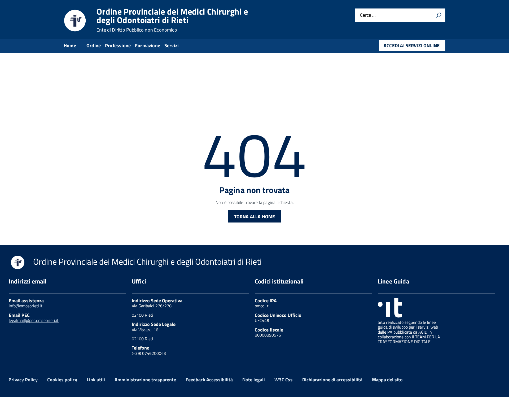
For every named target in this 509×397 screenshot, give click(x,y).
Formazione (147, 45)
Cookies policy (62, 379)
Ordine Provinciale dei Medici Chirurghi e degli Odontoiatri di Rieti (172, 20)
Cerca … (368, 15)
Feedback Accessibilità (209, 379)
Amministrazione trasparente (145, 379)
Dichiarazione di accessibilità (332, 379)
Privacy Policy (23, 379)
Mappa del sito (387, 379)
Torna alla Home (254, 216)
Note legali (253, 379)
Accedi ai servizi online (412, 45)
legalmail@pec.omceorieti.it (34, 320)
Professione (118, 45)
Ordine (93, 45)
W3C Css (283, 379)
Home (70, 45)
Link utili (96, 379)
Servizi (171, 45)
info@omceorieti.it (25, 306)
